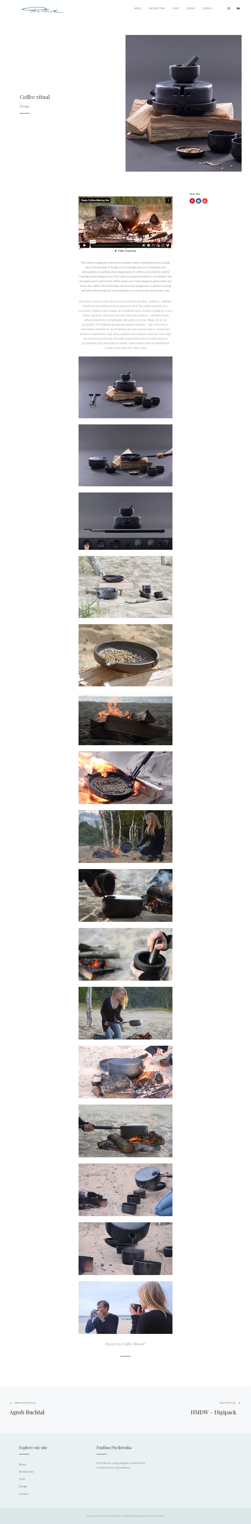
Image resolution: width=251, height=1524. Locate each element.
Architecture (157, 8)
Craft (175, 8)
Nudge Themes (156, 1516)
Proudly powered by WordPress (104, 1516)
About (138, 8)
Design (191, 8)
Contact (207, 8)
